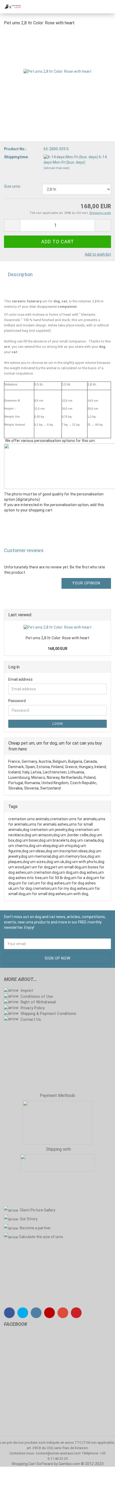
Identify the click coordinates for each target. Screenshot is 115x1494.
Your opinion (86, 583)
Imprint (27, 990)
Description (20, 274)
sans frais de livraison (71, 1448)
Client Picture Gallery (37, 1210)
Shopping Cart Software (32, 1464)
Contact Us (31, 1019)
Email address (20, 679)
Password (17, 701)
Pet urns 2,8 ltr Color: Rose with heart (57, 638)
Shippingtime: (16, 157)
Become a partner (36, 1228)
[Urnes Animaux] (10, 6)
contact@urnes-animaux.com (59, 1453)
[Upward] (100, 1486)
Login (57, 724)
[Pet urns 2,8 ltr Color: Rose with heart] (57, 71)
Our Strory (28, 1219)
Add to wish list (98, 254)
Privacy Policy (33, 1008)
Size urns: (12, 186)
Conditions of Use (37, 996)
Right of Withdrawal (38, 1002)
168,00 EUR (57, 648)
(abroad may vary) (57, 168)
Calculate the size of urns (41, 1237)
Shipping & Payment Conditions (48, 1013)
